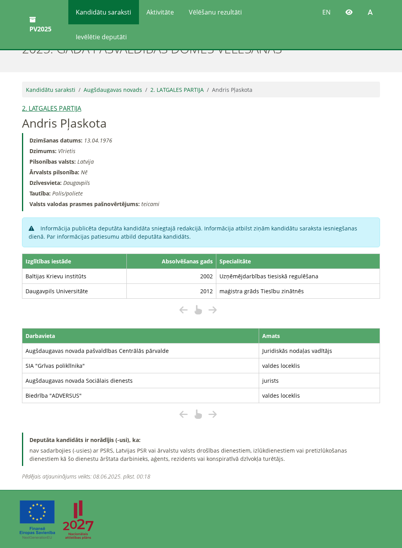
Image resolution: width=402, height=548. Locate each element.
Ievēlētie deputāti (101, 37)
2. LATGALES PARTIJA (177, 89)
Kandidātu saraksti (103, 12)
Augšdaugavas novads (113, 89)
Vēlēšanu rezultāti (215, 12)
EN (326, 12)
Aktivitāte (160, 12)
